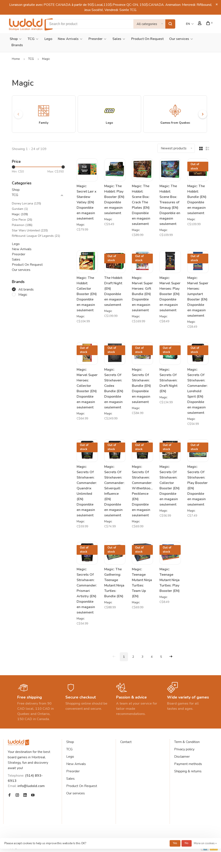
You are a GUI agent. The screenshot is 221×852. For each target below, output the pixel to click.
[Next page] (171, 656)
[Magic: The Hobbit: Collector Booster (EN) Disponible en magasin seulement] (87, 261)
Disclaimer (182, 756)
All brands (26, 289)
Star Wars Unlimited (30, 230)
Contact (126, 742)
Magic (46, 59)
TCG (31, 38)
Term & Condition (187, 742)
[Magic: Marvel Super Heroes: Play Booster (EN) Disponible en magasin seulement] (170, 261)
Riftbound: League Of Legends (36, 236)
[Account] (200, 24)
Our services (179, 38)
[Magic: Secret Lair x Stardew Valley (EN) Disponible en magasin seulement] (87, 169)
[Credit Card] (205, 849)
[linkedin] (25, 795)
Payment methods (188, 764)
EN (188, 24)
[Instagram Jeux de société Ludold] (17, 795)
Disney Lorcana (26, 203)
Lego (48, 38)
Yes (175, 843)
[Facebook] (9, 795)
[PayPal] (214, 849)
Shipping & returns (188, 771)
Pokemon (22, 225)
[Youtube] (33, 795)
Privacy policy (184, 749)
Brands (17, 45)
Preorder (95, 38)
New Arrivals (68, 38)
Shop (14, 38)
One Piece (22, 220)
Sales (116, 38)
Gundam (20, 209)
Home (16, 59)
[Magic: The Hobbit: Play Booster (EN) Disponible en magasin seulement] (114, 169)
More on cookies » (205, 843)
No (186, 843)
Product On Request (147, 38)
